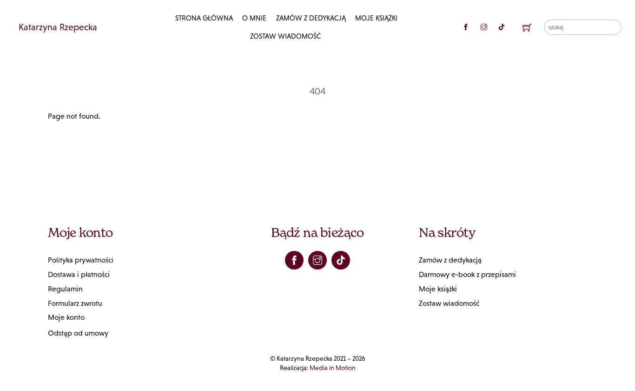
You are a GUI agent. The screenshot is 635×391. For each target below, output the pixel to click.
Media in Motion (333, 367)
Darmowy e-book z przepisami (467, 274)
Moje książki (376, 18)
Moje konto (66, 317)
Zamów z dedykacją (311, 18)
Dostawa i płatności (79, 274)
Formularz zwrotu (75, 303)
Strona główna (204, 18)
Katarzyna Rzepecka (58, 27)
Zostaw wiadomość (285, 36)
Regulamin (65, 289)
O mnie (254, 18)
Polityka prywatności (80, 260)
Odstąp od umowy (78, 333)
